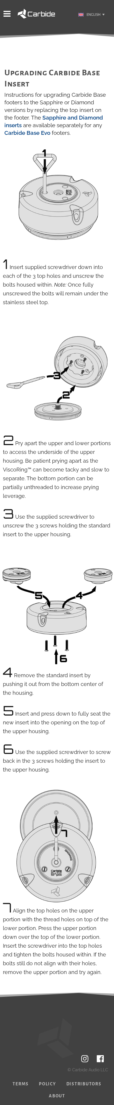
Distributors (83, 1084)
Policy (47, 1084)
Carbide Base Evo (27, 133)
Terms (21, 1084)
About (57, 1096)
